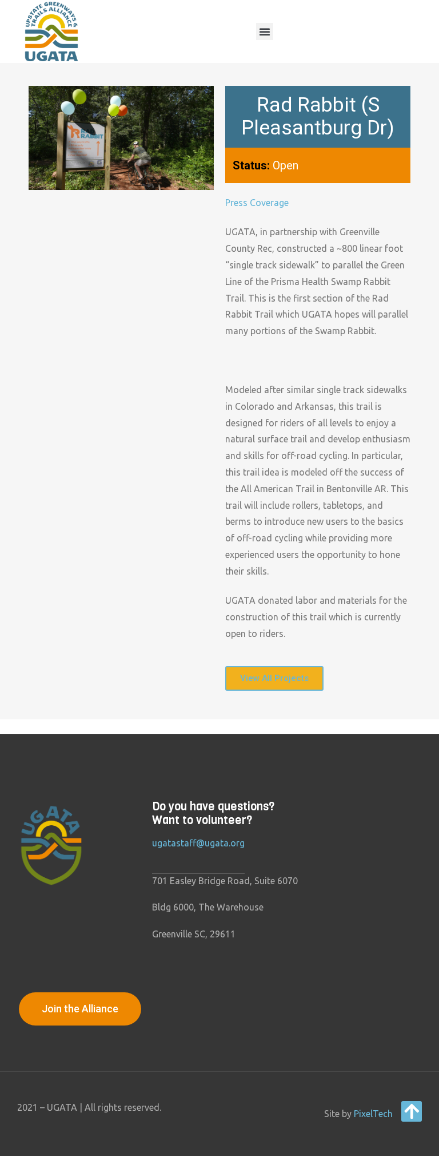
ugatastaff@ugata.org (198, 843)
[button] (264, 31)
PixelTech (373, 1114)
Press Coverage (257, 202)
